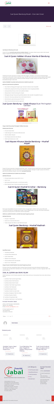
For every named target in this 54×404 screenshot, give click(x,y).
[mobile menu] (49, 3)
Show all (49, 26)
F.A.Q (30, 376)
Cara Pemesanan (33, 374)
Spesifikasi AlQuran (33, 372)
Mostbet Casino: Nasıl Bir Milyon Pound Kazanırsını (9, 348)
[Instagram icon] (49, 400)
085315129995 (16, 304)
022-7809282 (10, 305)
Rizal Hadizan (15, 322)
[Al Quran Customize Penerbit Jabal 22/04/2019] (53, 398)
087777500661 (9, 304)
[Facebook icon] (46, 400)
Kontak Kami (32, 378)
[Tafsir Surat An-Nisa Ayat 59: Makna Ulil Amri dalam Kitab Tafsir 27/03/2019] (1, 398)
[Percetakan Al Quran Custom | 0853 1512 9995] (8, 3)
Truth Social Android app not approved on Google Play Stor (42, 348)
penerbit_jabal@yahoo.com (11, 306)
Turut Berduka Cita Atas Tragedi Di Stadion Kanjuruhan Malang (26, 349)
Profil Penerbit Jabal (33, 369)
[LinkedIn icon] (47, 400)
